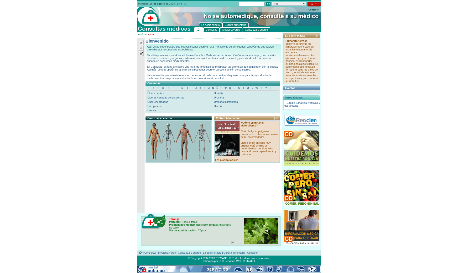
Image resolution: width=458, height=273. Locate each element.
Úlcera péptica (155, 93)
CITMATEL (249, 261)
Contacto (313, 9)
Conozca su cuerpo (189, 252)
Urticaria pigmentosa (226, 101)
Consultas (150, 252)
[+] (276, 118)
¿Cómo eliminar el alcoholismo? (252, 124)
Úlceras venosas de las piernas (165, 97)
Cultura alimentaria (234, 252)
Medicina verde (167, 252)
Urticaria (219, 97)
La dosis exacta (212, 252)
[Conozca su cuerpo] (178, 160)
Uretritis (218, 93)
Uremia (151, 110)
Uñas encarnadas (157, 101)
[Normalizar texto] (141, 49)
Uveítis (218, 106)
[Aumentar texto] (141, 55)
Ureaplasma (154, 106)
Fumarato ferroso (296, 40)
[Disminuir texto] (141, 44)
